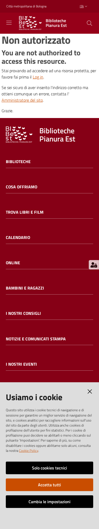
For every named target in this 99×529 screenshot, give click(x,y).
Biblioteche (18, 161)
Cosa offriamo (21, 186)
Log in (38, 77)
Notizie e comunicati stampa (36, 338)
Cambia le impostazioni (49, 501)
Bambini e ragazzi (25, 288)
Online (13, 262)
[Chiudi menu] (80, 10)
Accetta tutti (49, 485)
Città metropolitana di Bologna (26, 6)
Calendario (18, 237)
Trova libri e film (25, 212)
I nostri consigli (23, 313)
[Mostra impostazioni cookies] (94, 265)
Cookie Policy (28, 450)
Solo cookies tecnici (49, 468)
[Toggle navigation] (9, 22)
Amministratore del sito (22, 100)
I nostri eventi (21, 364)
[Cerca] (89, 23)
